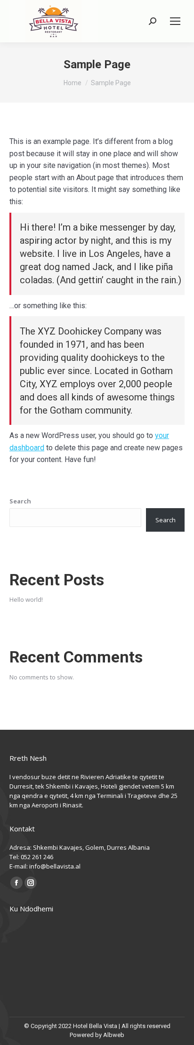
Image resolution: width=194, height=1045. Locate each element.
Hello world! (26, 599)
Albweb (113, 1034)
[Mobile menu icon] (175, 21)
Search (20, 501)
